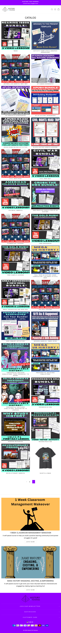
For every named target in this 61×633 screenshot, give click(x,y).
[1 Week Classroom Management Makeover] (30, 514)
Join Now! (30, 590)
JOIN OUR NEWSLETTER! (30, 606)
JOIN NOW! (30, 541)
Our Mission (30, 612)
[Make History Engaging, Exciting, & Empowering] (30, 562)
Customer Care (30, 617)
